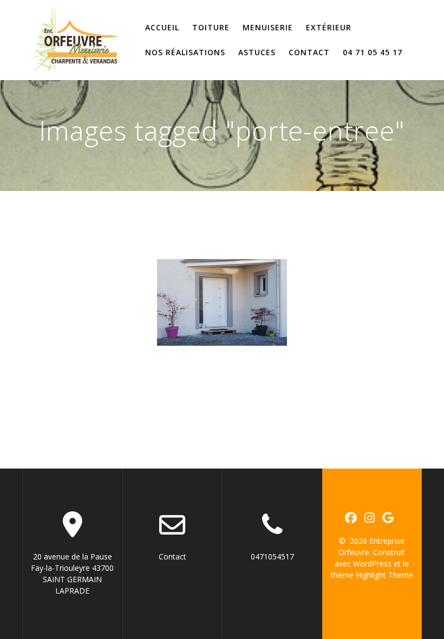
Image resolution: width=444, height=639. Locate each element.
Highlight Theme (384, 575)
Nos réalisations (185, 52)
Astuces (257, 52)
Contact (309, 52)
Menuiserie (268, 27)
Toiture (211, 27)
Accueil (162, 27)
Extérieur (328, 27)
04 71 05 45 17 (372, 52)
